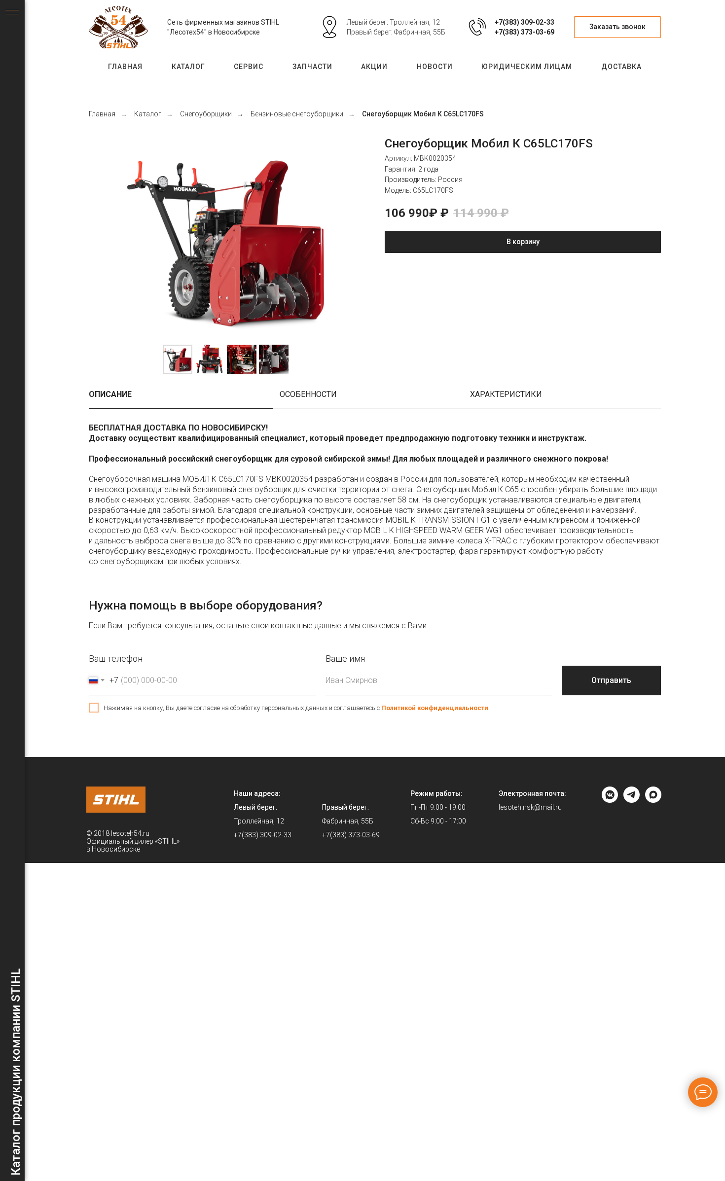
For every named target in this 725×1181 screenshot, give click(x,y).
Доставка (621, 67)
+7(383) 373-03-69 (524, 32)
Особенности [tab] (308, 394)
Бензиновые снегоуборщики (297, 114)
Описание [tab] (110, 394)
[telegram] (631, 800)
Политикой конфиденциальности (434, 708)
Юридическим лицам (526, 67)
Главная (125, 67)
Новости (435, 67)
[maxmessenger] (653, 800)
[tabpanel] (375, 500)
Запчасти (312, 67)
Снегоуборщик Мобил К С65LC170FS (423, 114)
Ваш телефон (116, 658)
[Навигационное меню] (12, 15)
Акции (374, 67)
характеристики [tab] (506, 394)
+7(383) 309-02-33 (524, 22)
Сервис (248, 67)
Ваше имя (345, 658)
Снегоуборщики (206, 114)
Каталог (188, 67)
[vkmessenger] (610, 800)
